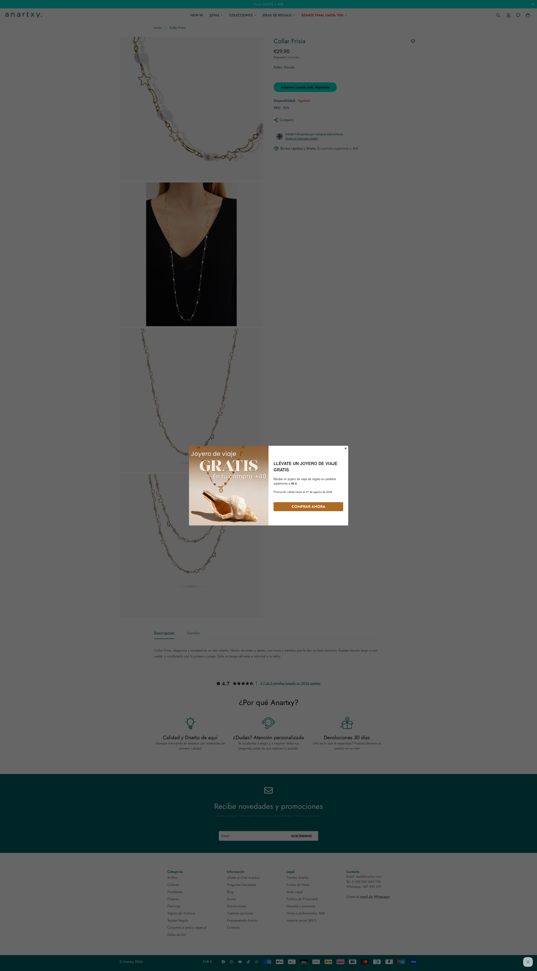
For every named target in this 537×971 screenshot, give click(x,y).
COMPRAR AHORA (308, 506)
